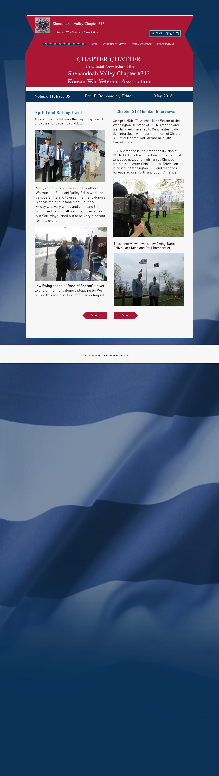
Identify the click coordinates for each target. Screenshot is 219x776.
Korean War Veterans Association (77, 32)
